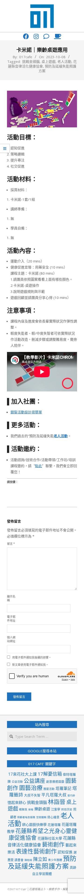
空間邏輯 (41, 817)
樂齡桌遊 (42, 809)
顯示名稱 (11, 598)
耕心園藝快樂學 (34, 824)
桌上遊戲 (49, 61)
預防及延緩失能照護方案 (42, 862)
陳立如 (40, 859)
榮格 (30, 809)
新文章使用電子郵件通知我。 (30, 665)
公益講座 (34, 780)
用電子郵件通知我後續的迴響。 (31, 657)
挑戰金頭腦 (31, 61)
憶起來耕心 (16, 802)
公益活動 (17, 781)
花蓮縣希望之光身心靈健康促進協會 (43, 834)
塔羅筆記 (63, 788)
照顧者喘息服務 (26, 817)
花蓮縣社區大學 (50, 838)
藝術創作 (53, 844)
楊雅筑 (23, 809)
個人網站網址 (11, 639)
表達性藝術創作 (36, 851)
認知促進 (65, 852)
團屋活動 (49, 789)
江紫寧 (55, 809)
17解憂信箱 (50, 774)
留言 (11, 544)
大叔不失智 (32, 795)
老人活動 (64, 61)
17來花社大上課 (22, 774)
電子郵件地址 (11, 619)
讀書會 (19, 860)
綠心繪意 (53, 817)
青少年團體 (55, 860)
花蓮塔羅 (54, 824)
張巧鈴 (71, 795)
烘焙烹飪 (66, 809)
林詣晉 (56, 802)
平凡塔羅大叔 (53, 795)
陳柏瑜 (28, 860)
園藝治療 (30, 788)
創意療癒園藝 (55, 781)
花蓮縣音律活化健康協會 (42, 63)
